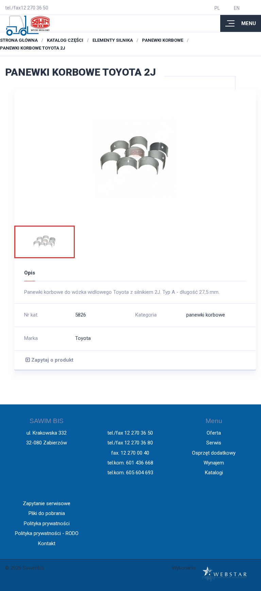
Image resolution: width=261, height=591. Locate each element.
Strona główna (19, 40)
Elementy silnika (112, 40)
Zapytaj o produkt (51, 360)
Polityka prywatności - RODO (47, 533)
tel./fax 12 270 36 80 (130, 443)
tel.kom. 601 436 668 (130, 463)
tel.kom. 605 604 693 (130, 473)
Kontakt (46, 543)
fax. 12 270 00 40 (130, 453)
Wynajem (214, 463)
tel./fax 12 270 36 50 (130, 433)
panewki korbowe (162, 40)
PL (217, 8)
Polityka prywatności (47, 523)
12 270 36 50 (34, 8)
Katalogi (214, 473)
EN (237, 8)
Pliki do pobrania (47, 513)
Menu (248, 23)
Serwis (213, 443)
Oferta (214, 433)
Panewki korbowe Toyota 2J (32, 48)
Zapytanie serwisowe (46, 503)
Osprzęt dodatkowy (214, 453)
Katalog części (65, 40)
